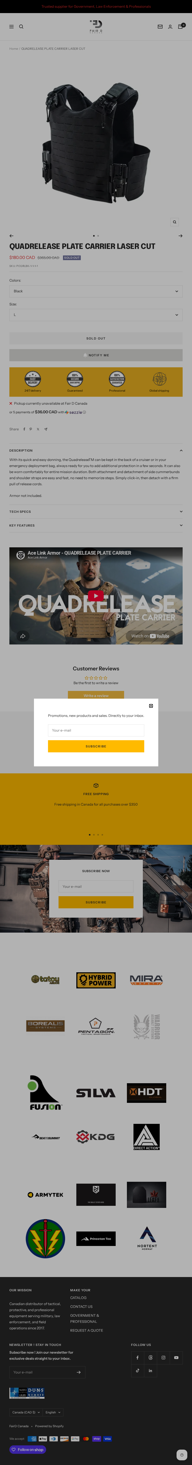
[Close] (151, 706)
